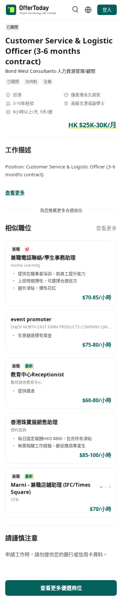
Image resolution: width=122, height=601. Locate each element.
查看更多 (106, 228)
